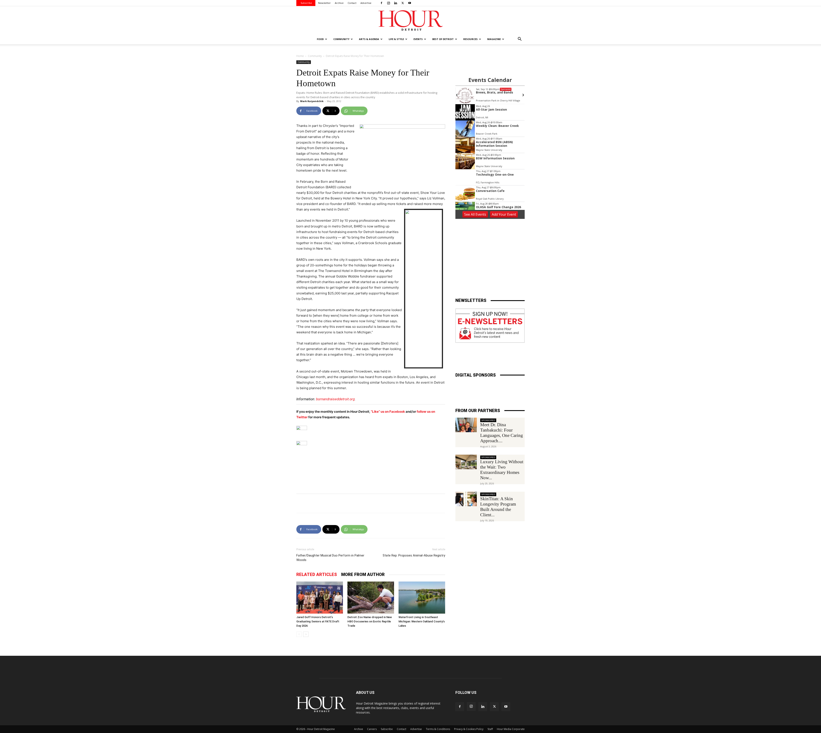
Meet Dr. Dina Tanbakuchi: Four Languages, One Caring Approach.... (501, 432)
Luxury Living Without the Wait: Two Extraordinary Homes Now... (501, 469)
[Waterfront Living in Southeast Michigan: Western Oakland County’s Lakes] (422, 598)
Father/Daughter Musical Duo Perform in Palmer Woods (330, 557)
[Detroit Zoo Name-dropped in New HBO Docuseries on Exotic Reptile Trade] (370, 598)
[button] (519, 39)
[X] (402, 3)
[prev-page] (299, 634)
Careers (372, 729)
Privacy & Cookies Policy (468, 729)
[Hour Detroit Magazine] (410, 20)
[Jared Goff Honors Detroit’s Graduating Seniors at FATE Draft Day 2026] (319, 598)
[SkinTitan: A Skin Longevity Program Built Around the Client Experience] (466, 499)
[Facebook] (381, 3)
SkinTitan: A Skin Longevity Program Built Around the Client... (498, 506)
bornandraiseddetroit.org (335, 399)
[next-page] (306, 634)
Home (300, 56)
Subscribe (306, 2)
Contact (352, 2)
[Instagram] (388, 3)
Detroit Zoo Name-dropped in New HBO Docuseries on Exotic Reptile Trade (369, 621)
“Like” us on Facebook (388, 412)
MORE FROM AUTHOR (363, 574)
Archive (339, 2)
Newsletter (324, 2)
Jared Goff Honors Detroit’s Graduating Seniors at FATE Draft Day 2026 (317, 621)
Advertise (365, 2)
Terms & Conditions (438, 729)
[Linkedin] (395, 3)
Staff (490, 729)
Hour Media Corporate (511, 729)
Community (315, 56)
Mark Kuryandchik (311, 101)
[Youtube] (409, 3)
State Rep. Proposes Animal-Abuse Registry (414, 555)
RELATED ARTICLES (316, 574)
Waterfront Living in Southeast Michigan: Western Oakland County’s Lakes (422, 621)
